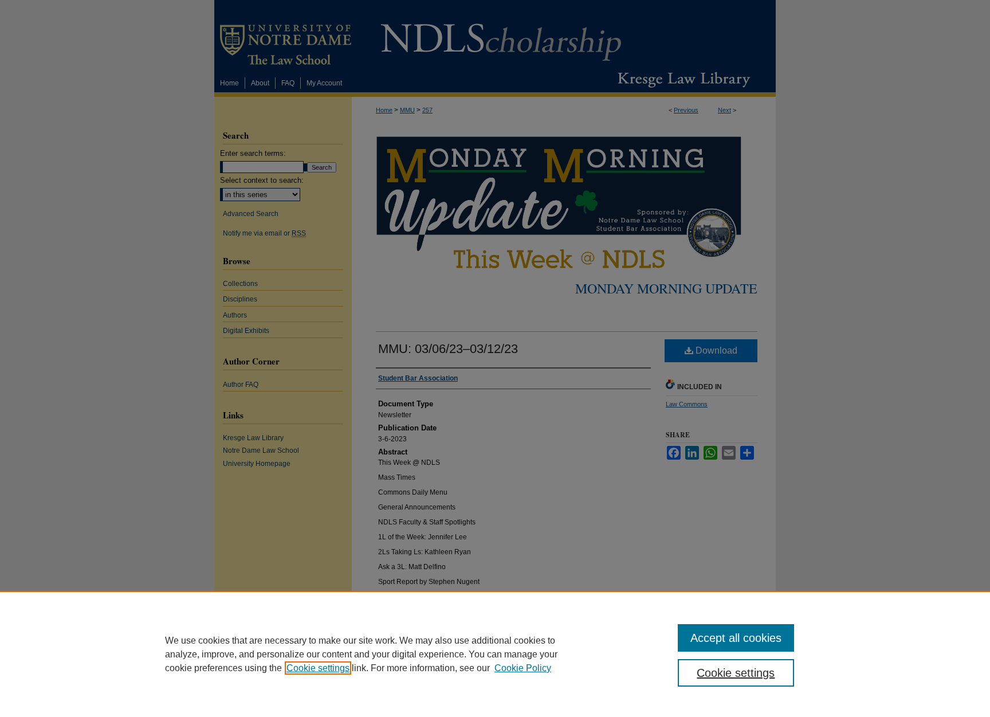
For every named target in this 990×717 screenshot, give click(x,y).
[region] (495, 654)
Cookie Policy (522, 668)
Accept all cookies (735, 638)
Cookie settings (317, 668)
